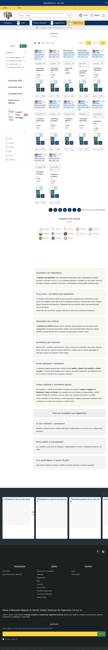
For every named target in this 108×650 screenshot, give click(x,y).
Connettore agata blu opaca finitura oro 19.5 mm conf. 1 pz (83, 72)
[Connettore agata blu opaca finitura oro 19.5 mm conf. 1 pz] (84, 55)
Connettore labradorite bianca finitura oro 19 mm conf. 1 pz (83, 120)
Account (88, 566)
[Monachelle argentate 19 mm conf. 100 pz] (85, 513)
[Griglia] (35, 43)
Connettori (9, 52)
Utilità (54, 566)
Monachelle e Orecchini (46, 229)
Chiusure (58, 229)
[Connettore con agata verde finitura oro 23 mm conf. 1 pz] (55, 106)
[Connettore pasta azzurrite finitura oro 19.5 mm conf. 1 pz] (69, 55)
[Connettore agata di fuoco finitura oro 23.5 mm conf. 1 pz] (69, 106)
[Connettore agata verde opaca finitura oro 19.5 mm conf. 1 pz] (40, 55)
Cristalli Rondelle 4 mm (59, 238)
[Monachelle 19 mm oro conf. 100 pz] (16, 511)
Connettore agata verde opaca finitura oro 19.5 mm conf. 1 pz (40, 69)
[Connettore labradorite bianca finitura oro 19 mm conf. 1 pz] (84, 106)
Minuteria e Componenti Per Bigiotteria (52, 27)
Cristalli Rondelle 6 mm (46, 238)
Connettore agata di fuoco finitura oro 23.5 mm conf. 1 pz (69, 120)
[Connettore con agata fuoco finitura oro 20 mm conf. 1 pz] (40, 159)
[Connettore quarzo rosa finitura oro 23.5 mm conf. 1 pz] (40, 106)
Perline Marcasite (59, 233)
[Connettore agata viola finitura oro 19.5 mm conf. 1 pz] (98, 55)
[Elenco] (38, 43)
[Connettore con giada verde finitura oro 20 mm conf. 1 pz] (55, 159)
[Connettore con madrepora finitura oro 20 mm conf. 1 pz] (98, 106)
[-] (41, 83)
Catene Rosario (71, 233)
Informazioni (19, 566)
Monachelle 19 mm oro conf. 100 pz (32, 509)
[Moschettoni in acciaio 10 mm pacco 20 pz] (52, 513)
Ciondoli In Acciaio (96, 233)
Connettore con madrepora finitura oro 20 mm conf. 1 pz (98, 122)
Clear (24, 46)
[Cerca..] (69, 15)
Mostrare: (95, 43)
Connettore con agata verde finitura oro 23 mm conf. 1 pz (55, 120)
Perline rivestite (96, 229)
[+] (41, 81)
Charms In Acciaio (71, 229)
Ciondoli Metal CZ (46, 233)
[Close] (106, 3)
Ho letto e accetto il (13, 639)
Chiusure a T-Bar (83, 233)
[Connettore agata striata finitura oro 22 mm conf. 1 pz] (55, 55)
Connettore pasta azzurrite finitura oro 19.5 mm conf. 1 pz (69, 69)
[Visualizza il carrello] (103, 15)
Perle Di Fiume (71, 238)
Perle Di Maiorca (83, 229)
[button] (38, 86)
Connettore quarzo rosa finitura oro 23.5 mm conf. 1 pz (40, 120)
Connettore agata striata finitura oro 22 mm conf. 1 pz (55, 69)
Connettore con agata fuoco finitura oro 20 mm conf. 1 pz (40, 173)
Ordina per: (81, 43)
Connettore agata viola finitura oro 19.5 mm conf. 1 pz (97, 69)
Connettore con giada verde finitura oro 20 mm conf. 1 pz (55, 175)
